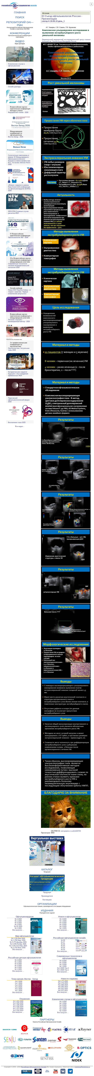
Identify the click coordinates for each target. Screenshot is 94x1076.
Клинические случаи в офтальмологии (16, 65)
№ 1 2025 (62, 928)
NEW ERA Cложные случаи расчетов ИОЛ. (18, 212)
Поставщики (47, 900)
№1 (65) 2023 (63, 987)
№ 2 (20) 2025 (18, 1003)
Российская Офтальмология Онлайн (33, 1067)
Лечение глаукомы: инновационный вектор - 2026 (19, 320)
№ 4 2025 (18, 923)
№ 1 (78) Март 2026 (18, 940)
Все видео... (19, 426)
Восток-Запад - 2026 (15, 137)
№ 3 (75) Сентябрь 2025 (18, 946)
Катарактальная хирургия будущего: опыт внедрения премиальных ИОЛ (18, 373)
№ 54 (63, 948)
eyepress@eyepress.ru (82, 1067)
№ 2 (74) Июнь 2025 (18, 948)
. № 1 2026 (18, 983)
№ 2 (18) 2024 (18, 1007)
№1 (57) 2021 (63, 990)
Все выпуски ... (18, 930)
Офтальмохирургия (25, 917)
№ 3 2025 (18, 924)
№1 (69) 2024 (63, 985)
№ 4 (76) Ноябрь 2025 (18, 944)
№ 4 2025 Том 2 (63, 968)
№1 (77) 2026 (63, 981)
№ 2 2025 (18, 928)
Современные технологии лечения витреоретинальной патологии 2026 (18, 265)
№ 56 (63, 944)
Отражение (24, 999)
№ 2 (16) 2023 (18, 1010)
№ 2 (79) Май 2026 (18, 938)
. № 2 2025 (18, 989)
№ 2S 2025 (18, 926)
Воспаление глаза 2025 (16, 422)
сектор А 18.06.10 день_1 (53, 21)
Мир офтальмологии (24, 936)
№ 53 (63, 949)
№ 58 (63, 940)
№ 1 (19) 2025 (18, 1005)
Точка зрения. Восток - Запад (24, 979)
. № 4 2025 (18, 985)
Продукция (47, 892)
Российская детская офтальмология (24, 958)
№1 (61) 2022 (63, 988)
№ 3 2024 (62, 1011)
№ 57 (63, 942)
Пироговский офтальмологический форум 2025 (18, 400)
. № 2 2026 (18, 981)
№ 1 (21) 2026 (18, 1001)
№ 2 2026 (18, 919)
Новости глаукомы (69, 979)
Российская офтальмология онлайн (69, 938)
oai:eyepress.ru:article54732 (71, 831)
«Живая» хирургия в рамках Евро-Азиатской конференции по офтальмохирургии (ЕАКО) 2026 (19, 187)
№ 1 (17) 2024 (18, 1008)
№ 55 (63, 946)
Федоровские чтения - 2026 (18, 112)
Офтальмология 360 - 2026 (18, 237)
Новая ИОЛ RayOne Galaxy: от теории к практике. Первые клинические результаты (19, 292)
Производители (47, 896)
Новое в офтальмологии (69, 917)
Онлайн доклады (14, 87)
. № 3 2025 (18, 987)
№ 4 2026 (62, 961)
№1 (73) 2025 (63, 983)
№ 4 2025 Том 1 (63, 970)
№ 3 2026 (62, 963)
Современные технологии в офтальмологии (69, 957)
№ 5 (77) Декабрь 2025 (18, 942)
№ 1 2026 (18, 921)
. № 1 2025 (18, 990)
